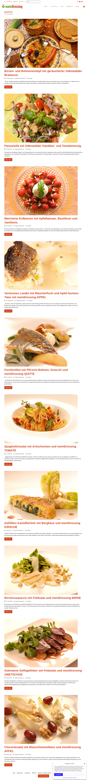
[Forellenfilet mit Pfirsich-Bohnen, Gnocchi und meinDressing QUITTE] (41, 342)
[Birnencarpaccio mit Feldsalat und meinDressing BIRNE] (41, 570)
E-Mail (16, 1)
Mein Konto (22, 1)
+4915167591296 (9, 1)
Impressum (74, 777)
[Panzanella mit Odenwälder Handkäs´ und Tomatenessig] (41, 118)
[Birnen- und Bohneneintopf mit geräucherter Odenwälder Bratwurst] (41, 43)
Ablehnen (68, 774)
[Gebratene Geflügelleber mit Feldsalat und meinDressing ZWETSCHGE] (41, 642)
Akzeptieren (58, 774)
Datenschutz (65, 777)
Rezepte (30, 78)
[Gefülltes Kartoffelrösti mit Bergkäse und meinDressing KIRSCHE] (41, 495)
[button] (84, 763)
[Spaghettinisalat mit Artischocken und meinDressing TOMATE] (41, 418)
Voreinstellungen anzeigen (79, 774)
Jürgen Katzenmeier (20, 78)
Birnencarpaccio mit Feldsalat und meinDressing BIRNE (42, 597)
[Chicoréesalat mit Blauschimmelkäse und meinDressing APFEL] (41, 719)
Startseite (6, 14)
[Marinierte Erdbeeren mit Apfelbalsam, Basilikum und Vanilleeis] (41, 190)
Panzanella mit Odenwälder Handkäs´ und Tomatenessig (42, 145)
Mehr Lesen (8, 87)
